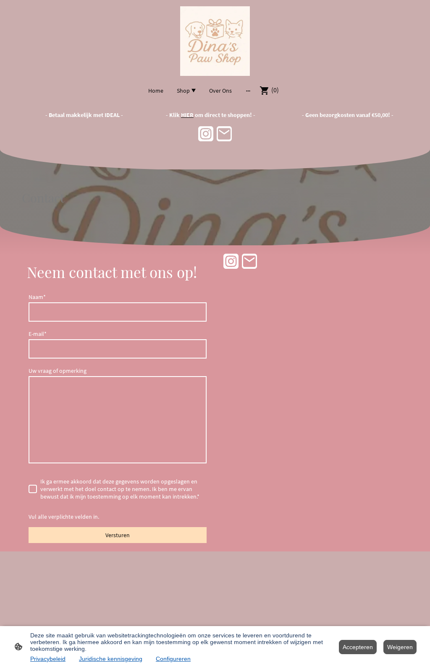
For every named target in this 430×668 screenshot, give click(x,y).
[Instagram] (205, 133)
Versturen (117, 535)
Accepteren (358, 647)
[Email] (224, 133)
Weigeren (400, 647)
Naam (37, 297)
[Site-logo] (215, 41)
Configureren (173, 658)
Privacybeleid (48, 658)
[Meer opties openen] (248, 90)
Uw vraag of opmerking (58, 370)
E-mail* (38, 334)
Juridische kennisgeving (110, 658)
